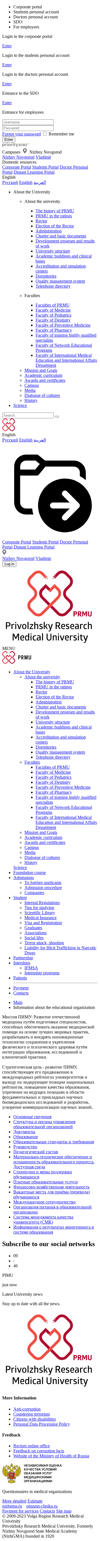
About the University (31, 671)
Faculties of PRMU (53, 305)
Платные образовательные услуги (45, 1182)
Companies (34, 892)
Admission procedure (43, 887)
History (31, 400)
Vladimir (43, 157)
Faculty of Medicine (53, 310)
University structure (53, 251)
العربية (40, 182)
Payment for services (20, 1511)
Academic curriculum (43, 375)
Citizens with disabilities (34, 1419)
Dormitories (46, 276)
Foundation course (29, 872)
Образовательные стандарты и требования (53, 1141)
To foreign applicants (42, 882)
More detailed (14, 1501)
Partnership (23, 957)
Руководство (25, 1146)
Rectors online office (31, 1445)
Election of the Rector (55, 226)
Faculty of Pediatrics (53, 315)
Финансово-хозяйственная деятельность (51, 1187)
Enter (7, 45)
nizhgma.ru (12, 1506)
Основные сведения (32, 1116)
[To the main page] (24, 145)
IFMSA (31, 967)
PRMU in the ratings (54, 215)
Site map (63, 1511)
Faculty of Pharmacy (54, 330)
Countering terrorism (31, 1414)
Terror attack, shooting (44, 942)
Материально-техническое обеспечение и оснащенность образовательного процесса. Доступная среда (53, 1161)
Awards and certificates (44, 380)
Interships (21, 962)
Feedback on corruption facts (38, 1450)
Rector (41, 221)
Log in (9, 564)
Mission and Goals (40, 370)
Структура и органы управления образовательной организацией (44, 1124)
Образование (25, 1136)
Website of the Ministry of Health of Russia (51, 1455)
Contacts (21, 993)
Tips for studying (39, 907)
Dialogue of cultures (42, 395)
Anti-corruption (27, 1409)
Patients (20, 977)
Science (20, 405)
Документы (24, 1131)
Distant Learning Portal (34, 172)
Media (30, 390)
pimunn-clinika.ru (42, 1506)
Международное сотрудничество (44, 1202)
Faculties (32, 762)
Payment (21, 988)
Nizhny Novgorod (18, 157)
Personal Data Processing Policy (41, 1424)
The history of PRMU (55, 210)
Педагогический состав (35, 1151)
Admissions (23, 877)
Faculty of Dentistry (53, 320)
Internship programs (41, 972)
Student (20, 897)
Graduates (33, 927)
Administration (49, 231)
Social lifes (34, 937)
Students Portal (45, 167)
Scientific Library (39, 912)
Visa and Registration (43, 922)
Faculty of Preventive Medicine (63, 325)
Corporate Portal (16, 167)
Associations (35, 932)
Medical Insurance (40, 917)
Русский (10, 182)
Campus (31, 385)
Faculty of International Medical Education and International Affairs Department (66, 360)
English (25, 182)
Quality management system (60, 281)
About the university (42, 676)
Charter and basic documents (61, 236)
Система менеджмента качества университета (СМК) (43, 1219)
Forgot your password (21, 134)
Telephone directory (53, 286)
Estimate (35, 1501)
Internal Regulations (42, 902)
